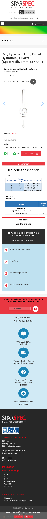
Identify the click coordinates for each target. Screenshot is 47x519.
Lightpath (14, 133)
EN (15, 12)
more (24, 514)
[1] (35, 309)
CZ (10, 12)
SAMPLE (7, 484)
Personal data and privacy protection (18, 501)
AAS (6, 474)
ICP (5, 477)
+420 (24, 321)
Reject (29, 517)
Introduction (8, 467)
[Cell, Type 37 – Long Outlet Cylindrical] (23, 117)
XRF (6, 479)
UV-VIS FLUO (9, 481)
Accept (18, 517)
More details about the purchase (22, 240)
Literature (8, 498)
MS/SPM (8, 486)
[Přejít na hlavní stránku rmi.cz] (23, 5)
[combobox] (23, 147)
